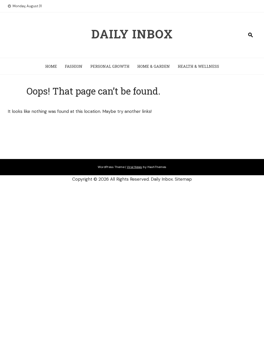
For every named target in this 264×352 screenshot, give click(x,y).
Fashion (73, 66)
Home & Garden (153, 66)
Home (51, 66)
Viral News (134, 167)
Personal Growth (109, 66)
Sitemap (183, 179)
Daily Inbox (132, 33)
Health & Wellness (198, 66)
